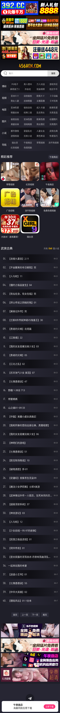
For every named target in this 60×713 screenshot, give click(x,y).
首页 (15, 614)
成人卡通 (41, 107)
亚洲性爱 (15, 107)
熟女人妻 (15, 100)
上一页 (25, 614)
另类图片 (54, 124)
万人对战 (41, 84)
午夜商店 (28, 142)
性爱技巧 (54, 135)
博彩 (4, 86)
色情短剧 (28, 147)
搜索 (53, 73)
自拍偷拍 (28, 95)
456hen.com (30, 66)
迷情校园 (15, 135)
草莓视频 (41, 142)
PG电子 (15, 84)
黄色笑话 (41, 135)
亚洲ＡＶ (15, 95)
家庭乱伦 (28, 131)
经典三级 (28, 112)
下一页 (35, 614)
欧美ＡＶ (41, 95)
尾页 (45, 614)
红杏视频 (15, 147)
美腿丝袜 (15, 124)
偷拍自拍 (28, 107)
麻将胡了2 (15, 89)
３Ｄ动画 (54, 95)
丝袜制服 (28, 100)
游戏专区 (54, 84)
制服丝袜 (15, 112)
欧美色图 (41, 119)
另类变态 (54, 112)
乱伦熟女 (41, 112)
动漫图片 (54, 119)
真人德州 (28, 84)
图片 (4, 121)
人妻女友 (41, 131)
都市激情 (15, 131)
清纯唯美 (28, 124)
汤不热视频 (53, 142)
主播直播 (41, 100)
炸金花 (28, 89)
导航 (4, 144)
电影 (4, 109)
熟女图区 (41, 124)
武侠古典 (54, 131)
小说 (4, 133)
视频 (4, 98)
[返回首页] (56, 707)
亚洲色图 (28, 119)
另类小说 (28, 135)
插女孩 (15, 142)
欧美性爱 (54, 107)
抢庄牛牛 (54, 89)
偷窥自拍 (15, 119)
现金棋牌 (41, 89)
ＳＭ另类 (54, 100)
